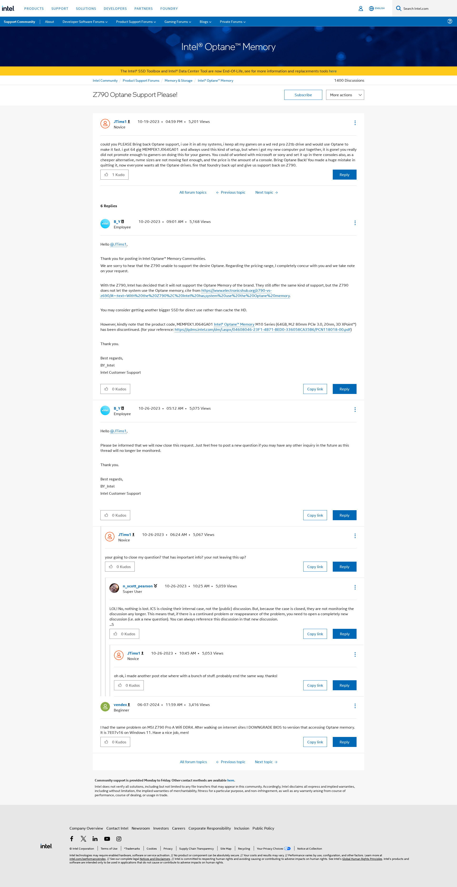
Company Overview (86, 828)
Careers (178, 828)
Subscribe (303, 94)
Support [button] (59, 8)
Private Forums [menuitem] (231, 21)
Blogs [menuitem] (204, 21)
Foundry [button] (169, 8)
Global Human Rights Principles (362, 858)
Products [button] (34, 8)
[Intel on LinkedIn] (95, 839)
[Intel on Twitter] (83, 839)
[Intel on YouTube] (107, 839)
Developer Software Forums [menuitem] (83, 21)
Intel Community (105, 80)
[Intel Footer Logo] (46, 845)
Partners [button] (143, 8)
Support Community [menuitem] (19, 21)
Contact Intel (117, 828)
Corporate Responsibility (210, 828)
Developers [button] (115, 8)
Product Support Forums (141, 80)
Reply (344, 174)
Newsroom (141, 828)
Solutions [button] (86, 8)
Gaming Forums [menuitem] (176, 21)
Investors (161, 828)
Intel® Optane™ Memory (215, 80)
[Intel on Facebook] (72, 839)
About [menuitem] (49, 21)
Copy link (315, 389)
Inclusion (241, 828)
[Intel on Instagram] (119, 839)
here (333, 71)
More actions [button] (341, 94)
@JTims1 (118, 244)
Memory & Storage (179, 80)
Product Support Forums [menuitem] (134, 21)
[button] (354, 122)
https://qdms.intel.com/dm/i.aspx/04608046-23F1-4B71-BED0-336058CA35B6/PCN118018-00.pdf (263, 329)
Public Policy (263, 828)
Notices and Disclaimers (155, 858)
